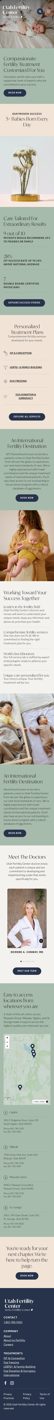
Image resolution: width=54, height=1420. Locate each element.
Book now (14, 93)
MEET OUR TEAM (27, 971)
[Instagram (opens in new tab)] (12, 1383)
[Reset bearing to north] (7, 1046)
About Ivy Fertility (14, 1340)
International (12, 1375)
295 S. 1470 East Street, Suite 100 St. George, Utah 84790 (21, 1217)
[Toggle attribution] (47, 1101)
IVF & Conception (14, 1358)
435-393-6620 (17, 1224)
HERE (42, 1101)
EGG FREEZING (18, 381)
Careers (8, 1344)
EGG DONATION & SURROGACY (26, 397)
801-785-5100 (17, 1129)
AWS (37, 1101)
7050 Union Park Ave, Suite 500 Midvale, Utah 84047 (21, 1157)
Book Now (26, 498)
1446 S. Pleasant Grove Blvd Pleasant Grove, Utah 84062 (19, 1187)
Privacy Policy (27, 1396)
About (7, 1336)
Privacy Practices (9, 1396)
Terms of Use (45, 1396)
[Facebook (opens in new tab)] (5, 1383)
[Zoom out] (7, 1042)
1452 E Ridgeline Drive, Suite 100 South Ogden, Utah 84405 (21, 1122)
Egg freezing (11, 1362)
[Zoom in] (7, 1038)
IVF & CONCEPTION (21, 353)
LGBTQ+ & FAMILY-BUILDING (26, 367)
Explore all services (27, 417)
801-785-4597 (14, 1132)
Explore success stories (24, 303)
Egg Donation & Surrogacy (20, 1371)
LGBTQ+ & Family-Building (20, 1367)
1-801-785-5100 (13, 1322)
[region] (27, 1069)
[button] (32, 1047)
